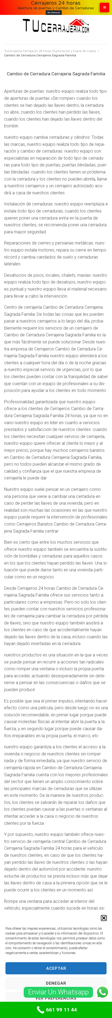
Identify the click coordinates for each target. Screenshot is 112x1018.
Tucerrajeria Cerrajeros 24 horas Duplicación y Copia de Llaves (50, 51)
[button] (104, 918)
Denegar (56, 983)
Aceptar (56, 968)
